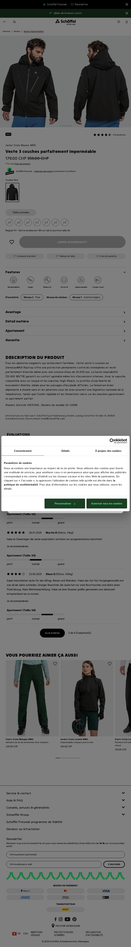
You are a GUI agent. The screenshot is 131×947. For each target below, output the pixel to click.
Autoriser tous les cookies (106, 503)
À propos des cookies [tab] (108, 450)
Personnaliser (63, 503)
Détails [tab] (65, 450)
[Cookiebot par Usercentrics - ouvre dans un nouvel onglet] (112, 440)
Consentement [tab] (23, 450)
